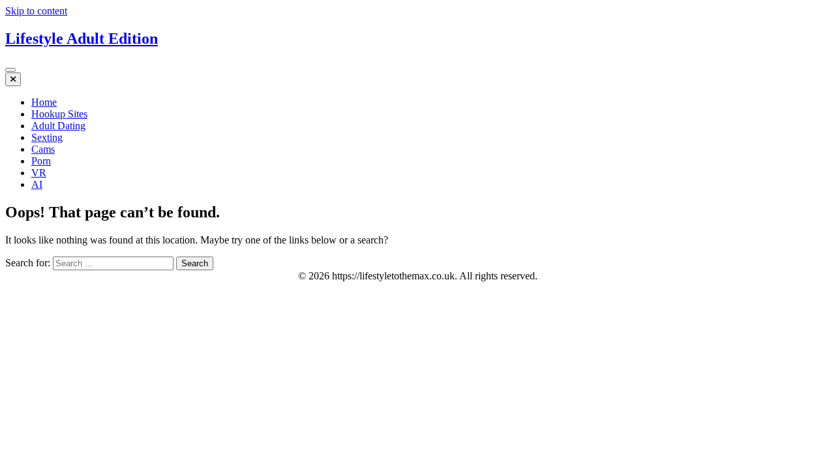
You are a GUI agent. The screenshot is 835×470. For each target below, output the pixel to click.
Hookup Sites (59, 113)
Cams (43, 149)
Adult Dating (58, 125)
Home (44, 102)
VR (38, 172)
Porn (41, 160)
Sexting (47, 137)
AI (36, 184)
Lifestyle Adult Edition (81, 38)
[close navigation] (13, 79)
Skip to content (36, 10)
